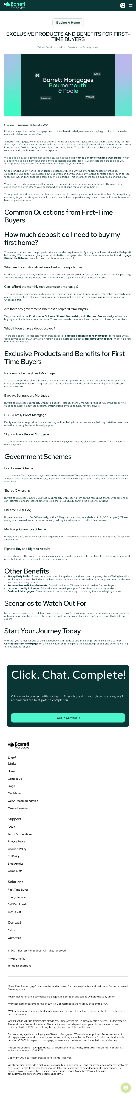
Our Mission (15, 793)
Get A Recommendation (23, 801)
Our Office (14, 938)
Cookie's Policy (17, 849)
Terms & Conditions (20, 834)
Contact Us (15, 779)
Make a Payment (18, 808)
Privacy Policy (16, 841)
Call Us (12, 930)
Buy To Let (14, 912)
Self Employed (17, 904)
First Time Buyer (18, 889)
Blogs (11, 786)
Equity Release (17, 897)
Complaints (15, 871)
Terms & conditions (19, 965)
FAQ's (11, 827)
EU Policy (13, 856)
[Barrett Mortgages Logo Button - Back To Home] (14, 5)
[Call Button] (122, 5)
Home (11, 771)
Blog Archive (16, 863)
